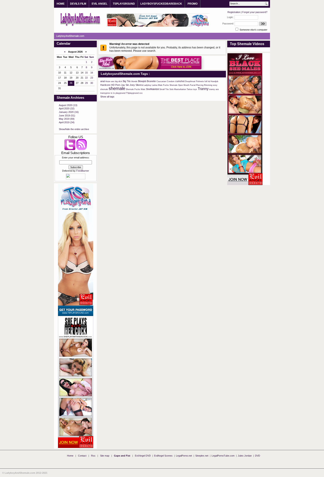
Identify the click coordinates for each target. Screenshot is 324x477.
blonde (134, 81)
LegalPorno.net (184, 455)
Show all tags (107, 96)
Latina (154, 85)
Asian (107, 81)
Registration (233, 12)
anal (102, 81)
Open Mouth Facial (187, 85)
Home (70, 455)
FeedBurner (82, 170)
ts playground (119, 93)
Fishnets (200, 81)
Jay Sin (125, 85)
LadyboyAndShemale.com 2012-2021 (26, 472)
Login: (230, 17)
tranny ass (214, 89)
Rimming (208, 85)
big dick (118, 81)
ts (111, 93)
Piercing (199, 85)
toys (195, 89)
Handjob (214, 81)
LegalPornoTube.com (223, 455)
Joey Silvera (136, 85)
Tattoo (189, 89)
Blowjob (142, 81)
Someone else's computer (253, 29)
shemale (117, 88)
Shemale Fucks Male (135, 89)
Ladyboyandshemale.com (80, 19)
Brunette (151, 81)
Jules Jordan (245, 455)
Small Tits (164, 89)
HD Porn (115, 85)
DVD (257, 455)
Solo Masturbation (177, 89)
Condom (171, 81)
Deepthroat (190, 81)
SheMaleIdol (152, 89)
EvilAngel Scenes (163, 455)
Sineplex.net (201, 455)
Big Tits (127, 81)
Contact (82, 455)
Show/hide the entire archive (74, 129)
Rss (93, 455)
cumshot (179, 81)
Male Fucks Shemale (167, 85)
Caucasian (161, 81)
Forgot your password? (254, 12)
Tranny (203, 89)
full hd (207, 81)
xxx (141, 93)
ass (112, 81)
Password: (228, 23)
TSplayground (132, 93)
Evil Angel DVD (143, 455)
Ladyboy (147, 85)
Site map (104, 455)
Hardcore (105, 85)
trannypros (105, 93)
